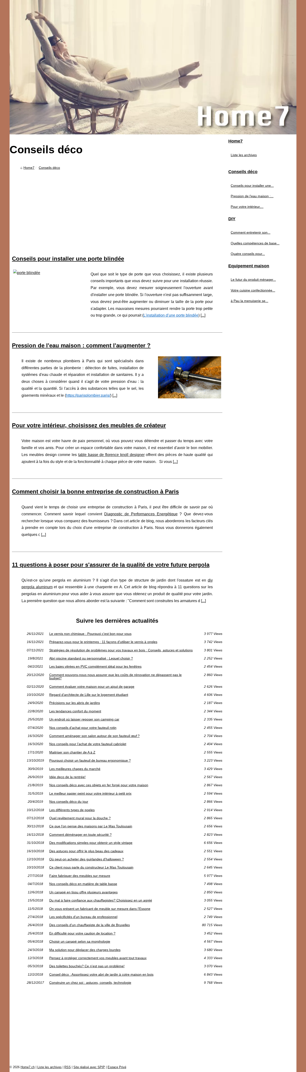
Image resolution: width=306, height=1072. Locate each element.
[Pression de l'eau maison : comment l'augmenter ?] (189, 376)
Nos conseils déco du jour (68, 801)
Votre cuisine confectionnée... (253, 290)
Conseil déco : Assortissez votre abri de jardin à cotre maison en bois (101, 974)
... (203, 315)
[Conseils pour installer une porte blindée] (44, 272)
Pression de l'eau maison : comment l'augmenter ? (81, 345)
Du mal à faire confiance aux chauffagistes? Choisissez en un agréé (100, 900)
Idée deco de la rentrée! (67, 777)
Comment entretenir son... (250, 232)
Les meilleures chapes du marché (74, 768)
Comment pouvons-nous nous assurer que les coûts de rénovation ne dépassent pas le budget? (115, 676)
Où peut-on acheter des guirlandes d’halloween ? (86, 859)
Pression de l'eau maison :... (252, 196)
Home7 (28, 168)
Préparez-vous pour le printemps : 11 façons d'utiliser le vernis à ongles (103, 641)
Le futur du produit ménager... (253, 279)
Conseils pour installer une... (252, 185)
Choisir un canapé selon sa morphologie (79, 941)
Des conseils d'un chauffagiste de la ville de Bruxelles (89, 925)
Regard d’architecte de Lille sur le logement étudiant (88, 694)
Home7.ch (28, 1067)
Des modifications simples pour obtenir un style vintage (90, 842)
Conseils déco (49, 168)
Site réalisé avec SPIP (89, 1067)
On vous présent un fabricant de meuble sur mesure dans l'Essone (99, 908)
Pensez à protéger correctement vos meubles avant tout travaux (98, 958)
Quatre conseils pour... (248, 254)
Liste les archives (244, 155)
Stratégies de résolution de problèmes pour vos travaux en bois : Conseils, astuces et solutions (121, 650)
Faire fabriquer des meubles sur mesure (79, 875)
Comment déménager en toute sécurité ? (80, 834)
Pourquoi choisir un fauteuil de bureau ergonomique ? (90, 760)
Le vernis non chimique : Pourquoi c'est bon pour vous (90, 633)
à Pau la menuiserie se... (249, 301)
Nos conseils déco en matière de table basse (83, 883)
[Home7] (153, 67)
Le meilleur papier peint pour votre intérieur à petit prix (90, 793)
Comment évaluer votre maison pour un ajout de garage (91, 686)
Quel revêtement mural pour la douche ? (80, 818)
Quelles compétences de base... (255, 243)
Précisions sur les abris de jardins (74, 702)
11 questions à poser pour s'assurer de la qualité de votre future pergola (110, 564)
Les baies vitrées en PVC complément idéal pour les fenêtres (95, 666)
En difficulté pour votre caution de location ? (82, 933)
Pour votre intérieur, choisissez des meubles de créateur (89, 425)
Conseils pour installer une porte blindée (68, 258)
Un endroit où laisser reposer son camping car (84, 719)
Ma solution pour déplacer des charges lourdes (84, 949)
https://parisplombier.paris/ (88, 395)
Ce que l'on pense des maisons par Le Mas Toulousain (90, 826)
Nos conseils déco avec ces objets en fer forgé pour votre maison (98, 785)
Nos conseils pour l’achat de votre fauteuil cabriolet (87, 744)
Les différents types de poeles (72, 810)
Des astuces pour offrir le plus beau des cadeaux (86, 851)
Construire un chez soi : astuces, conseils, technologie (90, 982)
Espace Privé (117, 1067)
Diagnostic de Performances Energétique (140, 514)
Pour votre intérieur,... (247, 207)
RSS (67, 1067)
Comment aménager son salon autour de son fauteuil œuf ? (94, 735)
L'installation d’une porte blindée (170, 315)
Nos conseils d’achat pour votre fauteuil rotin (82, 727)
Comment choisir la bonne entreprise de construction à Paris (95, 491)
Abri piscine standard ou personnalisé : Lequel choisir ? (91, 658)
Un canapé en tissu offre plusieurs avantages (83, 892)
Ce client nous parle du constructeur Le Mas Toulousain (91, 867)
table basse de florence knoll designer (111, 455)
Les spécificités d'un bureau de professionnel (83, 916)
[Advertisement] (117, 207)
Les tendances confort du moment (75, 711)
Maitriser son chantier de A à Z (72, 752)
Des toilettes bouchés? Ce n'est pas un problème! (87, 966)
